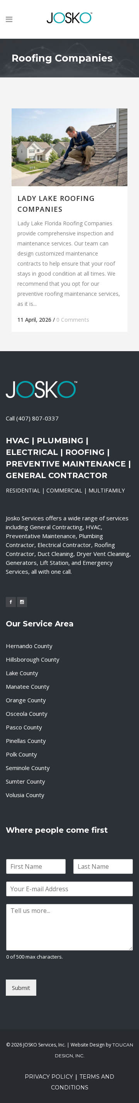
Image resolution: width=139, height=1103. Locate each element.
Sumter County (25, 781)
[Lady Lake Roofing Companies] (69, 147)
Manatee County (27, 686)
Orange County (26, 700)
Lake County (22, 673)
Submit (21, 987)
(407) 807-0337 (37, 418)
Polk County (21, 754)
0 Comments (72, 319)
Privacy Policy (49, 1076)
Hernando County (29, 646)
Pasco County (24, 727)
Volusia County (25, 795)
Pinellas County (26, 740)
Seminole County (28, 768)
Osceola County (26, 713)
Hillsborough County (32, 659)
